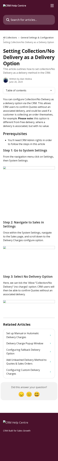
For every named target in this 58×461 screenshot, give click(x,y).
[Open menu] (52, 5)
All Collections (10, 37)
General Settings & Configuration (37, 37)
